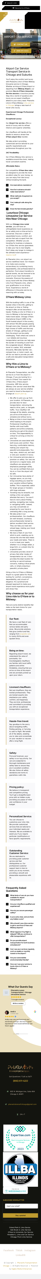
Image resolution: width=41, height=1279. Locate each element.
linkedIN (20, 1255)
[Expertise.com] (20, 1125)
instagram (30, 1250)
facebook (8, 1250)
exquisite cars (25, 634)
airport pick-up (20, 394)
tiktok (19, 1250)
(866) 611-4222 (20, 1080)
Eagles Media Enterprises (22, 1269)
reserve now (11, 255)
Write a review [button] (18, 1003)
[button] (20, 185)
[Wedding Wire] (15, 1188)
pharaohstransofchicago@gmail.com (22, 1104)
